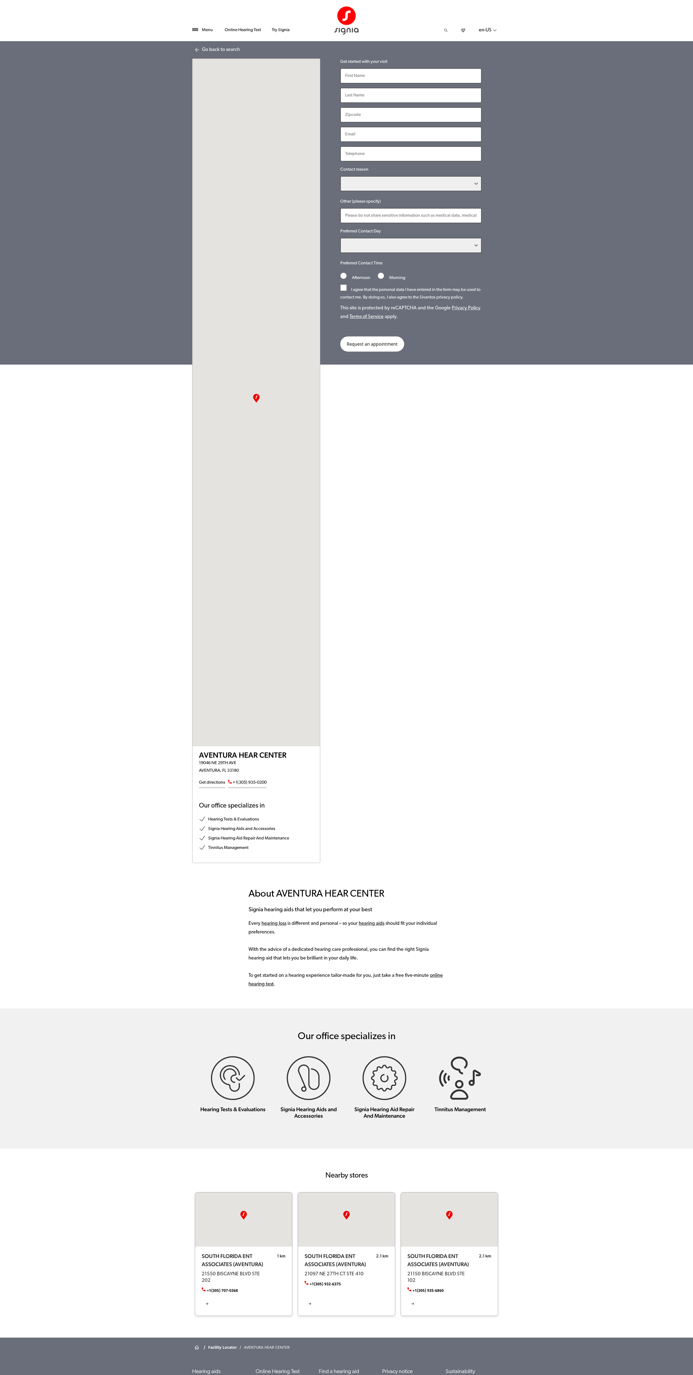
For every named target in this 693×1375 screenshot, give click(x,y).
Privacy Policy (466, 308)
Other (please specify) (360, 201)
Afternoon (361, 278)
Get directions (212, 782)
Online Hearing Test (243, 30)
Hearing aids (206, 1371)
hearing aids (371, 923)
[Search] (445, 30)
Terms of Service (366, 316)
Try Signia (281, 30)
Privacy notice (397, 1371)
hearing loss (273, 923)
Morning (396, 278)
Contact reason (354, 169)
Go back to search (221, 49)
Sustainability (460, 1371)
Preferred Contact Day (360, 231)
